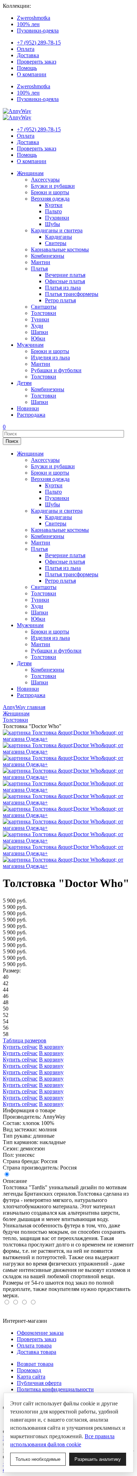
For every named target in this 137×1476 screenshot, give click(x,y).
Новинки (28, 408)
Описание (15, 1181)
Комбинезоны (47, 256)
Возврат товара (35, 1364)
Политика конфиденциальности (55, 1389)
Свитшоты (44, 307)
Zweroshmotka (33, 18)
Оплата (25, 49)
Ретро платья (60, 300)
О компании (31, 74)
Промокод (29, 1370)
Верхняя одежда (50, 199)
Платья (39, 269)
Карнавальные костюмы (60, 249)
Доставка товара (36, 1352)
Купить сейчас (20, 1047)
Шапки (39, 332)
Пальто (53, 211)
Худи (37, 326)
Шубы (52, 224)
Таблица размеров (24, 1040)
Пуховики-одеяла (38, 31)
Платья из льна (63, 288)
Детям (24, 383)
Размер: (12, 971)
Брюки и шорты (50, 192)
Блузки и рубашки (53, 186)
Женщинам (30, 173)
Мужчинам (30, 345)
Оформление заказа (40, 1333)
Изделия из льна (50, 358)
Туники (40, 319)
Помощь (27, 68)
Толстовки (43, 313)
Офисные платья (65, 281)
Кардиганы (58, 237)
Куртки (54, 205)
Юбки (38, 338)
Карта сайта (31, 1377)
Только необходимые (37, 1459)
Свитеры (55, 243)
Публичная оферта (39, 1383)
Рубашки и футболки (56, 370)
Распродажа (31, 415)
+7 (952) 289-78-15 (39, 43)
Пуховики (57, 218)
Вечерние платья (65, 275)
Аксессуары (45, 180)
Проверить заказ (36, 62)
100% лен (28, 24)
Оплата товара (34, 1346)
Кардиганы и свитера (57, 230)
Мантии (40, 262)
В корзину (51, 1047)
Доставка (28, 55)
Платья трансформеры (71, 294)
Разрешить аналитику (97, 1459)
